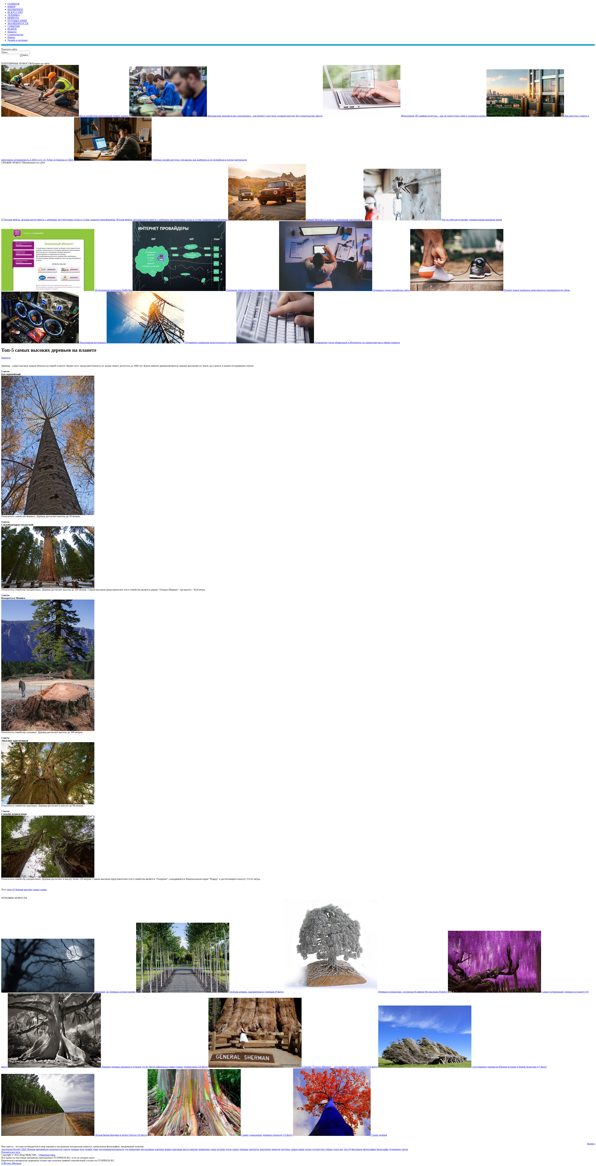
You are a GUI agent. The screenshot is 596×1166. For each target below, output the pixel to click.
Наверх (591, 1143)
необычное (204, 1149)
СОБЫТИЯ (13, 26)
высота (28, 889)
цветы (405, 1149)
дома (95, 1149)
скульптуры (318, 1149)
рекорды (276, 1149)
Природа (6, 357)
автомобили (42, 1149)
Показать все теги (10, 1152)
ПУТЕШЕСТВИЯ (17, 20)
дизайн (88, 1149)
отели (229, 1149)
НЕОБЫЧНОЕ (15, 9)
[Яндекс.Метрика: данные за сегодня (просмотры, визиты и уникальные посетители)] (11, 1163)
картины (159, 1149)
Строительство (15, 34)
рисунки (285, 1149)
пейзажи (243, 1149)
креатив (193, 1149)
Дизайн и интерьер (17, 40)
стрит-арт (338, 1149)
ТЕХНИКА (13, 15)
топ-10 (11, 889)
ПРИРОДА (13, 17)
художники (395, 1149)
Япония (31, 1149)
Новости (12, 31)
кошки (168, 1149)
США (23, 1149)
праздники (265, 1149)
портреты (254, 1149)
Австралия (7, 1149)
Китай (16, 1149)
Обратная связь (47, 1155)
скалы (308, 1149)
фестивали (357, 1149)
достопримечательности (111, 1149)
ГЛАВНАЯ (13, 3)
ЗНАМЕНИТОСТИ (17, 23)
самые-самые (40, 889)
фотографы (382, 1149)
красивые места (180, 1149)
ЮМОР (11, 6)
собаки (328, 1149)
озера (213, 1149)
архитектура (55, 1149)
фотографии (369, 1149)
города (66, 1149)
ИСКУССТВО (15, 12)
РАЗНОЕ (12, 29)
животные (134, 1149)
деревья (19, 889)
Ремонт (11, 37)
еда (126, 1149)
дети (81, 1149)
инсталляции (147, 1149)
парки (235, 1149)
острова (221, 1149)
